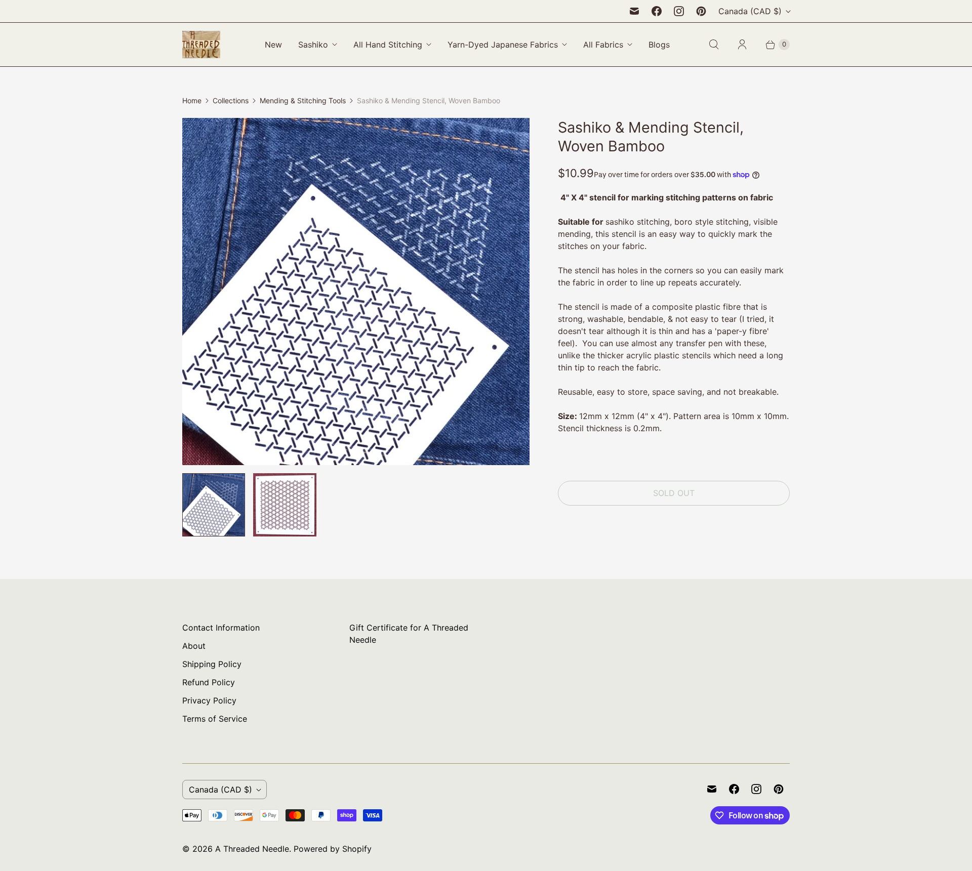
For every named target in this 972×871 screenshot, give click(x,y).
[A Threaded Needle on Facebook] (656, 11)
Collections (231, 100)
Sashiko (313, 44)
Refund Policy (208, 682)
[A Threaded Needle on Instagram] (679, 11)
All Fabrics (603, 44)
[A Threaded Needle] (201, 44)
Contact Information (221, 628)
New (273, 44)
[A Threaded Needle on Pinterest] (701, 11)
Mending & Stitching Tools (303, 100)
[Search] (714, 44)
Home (191, 100)
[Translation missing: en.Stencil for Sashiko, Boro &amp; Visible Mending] (213, 504)
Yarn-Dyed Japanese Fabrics (503, 44)
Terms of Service (214, 719)
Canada (750, 11)
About (194, 646)
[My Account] (742, 44)
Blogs (659, 44)
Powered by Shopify (333, 849)
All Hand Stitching (387, 44)
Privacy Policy (209, 700)
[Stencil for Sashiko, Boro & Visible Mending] (356, 291)
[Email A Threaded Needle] (634, 11)
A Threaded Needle (252, 849)
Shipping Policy (211, 664)
